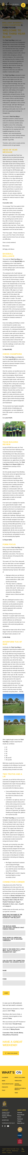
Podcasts (5, 1087)
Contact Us (9, 1152)
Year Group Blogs (7, 1083)
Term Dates (18, 1080)
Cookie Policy (8, 1150)
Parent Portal (20, 1114)
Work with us (20, 1123)
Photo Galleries (20, 1077)
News (3, 1080)
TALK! (3, 1090)
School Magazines (18, 1084)
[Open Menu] (23, 4)
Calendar (5, 1077)
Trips (16, 1092)
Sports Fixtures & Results (20, 1089)
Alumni (19, 1116)
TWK (24, 1151)
